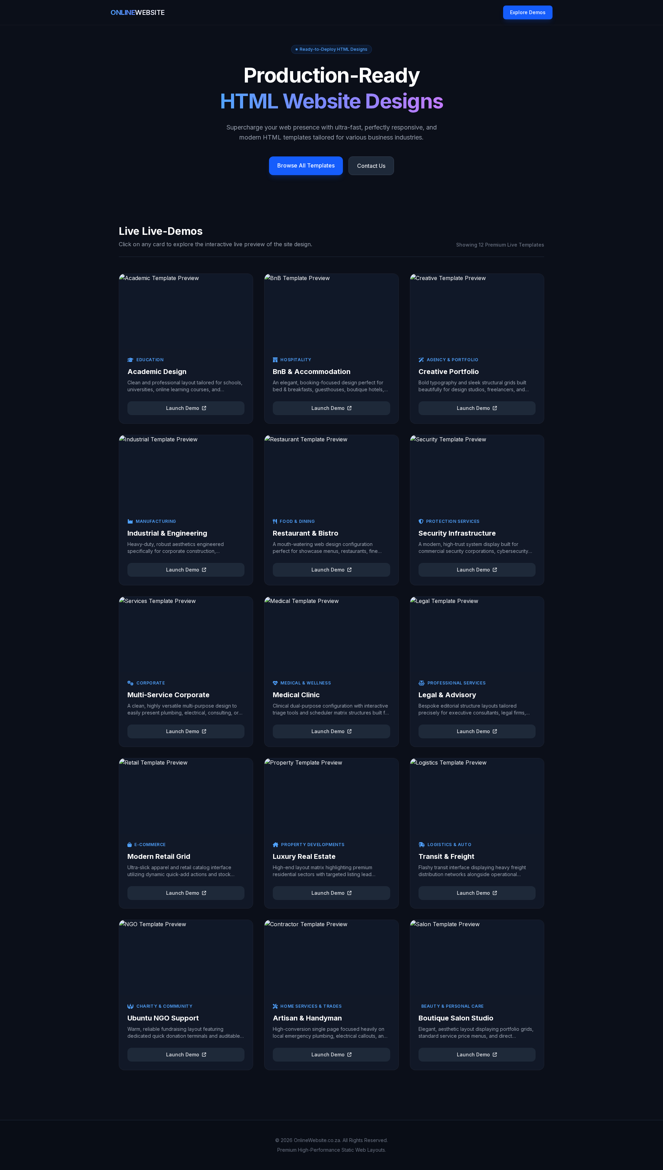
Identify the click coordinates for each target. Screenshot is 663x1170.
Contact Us (371, 165)
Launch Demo (182, 408)
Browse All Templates (306, 165)
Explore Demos (528, 12)
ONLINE (137, 12)
